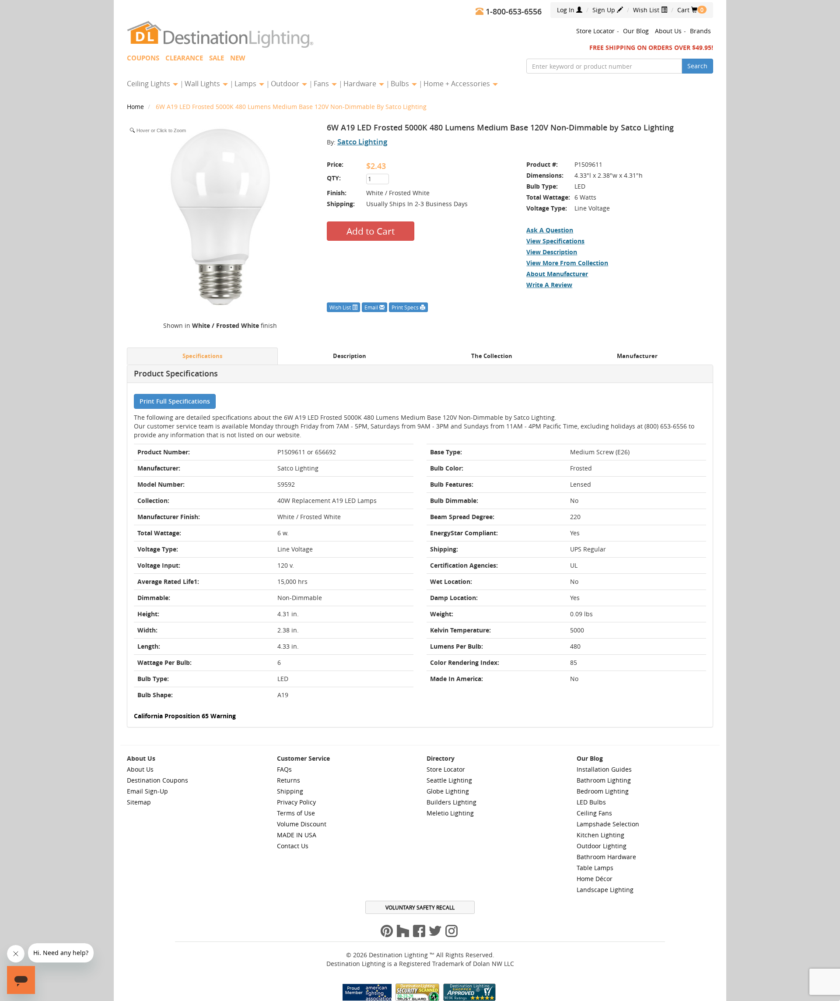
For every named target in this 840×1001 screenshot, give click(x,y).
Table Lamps (595, 868)
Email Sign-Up (147, 791)
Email (371, 307)
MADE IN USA (296, 835)
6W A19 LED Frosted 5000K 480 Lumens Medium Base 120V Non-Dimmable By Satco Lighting (291, 106)
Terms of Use (296, 813)
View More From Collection (567, 263)
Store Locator (595, 31)
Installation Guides (604, 769)
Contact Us (292, 846)
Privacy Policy (296, 802)
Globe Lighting (448, 791)
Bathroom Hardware (606, 857)
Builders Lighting (451, 802)
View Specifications (555, 241)
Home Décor (594, 879)
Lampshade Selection (608, 824)
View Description (551, 252)
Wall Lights (203, 83)
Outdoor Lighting (601, 846)
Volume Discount (301, 824)
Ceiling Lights (149, 83)
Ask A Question (549, 230)
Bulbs (401, 83)
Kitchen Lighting (600, 835)
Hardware (360, 83)
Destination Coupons (157, 780)
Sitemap (139, 802)
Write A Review (549, 285)
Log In (566, 10)
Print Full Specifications (175, 401)
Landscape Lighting (605, 889)
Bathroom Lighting (604, 780)
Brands (700, 31)
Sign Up (604, 10)
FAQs (284, 769)
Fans (322, 83)
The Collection (491, 356)
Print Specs (406, 307)
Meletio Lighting (450, 813)
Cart (687, 10)
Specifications (202, 356)
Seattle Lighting (449, 780)
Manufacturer (637, 356)
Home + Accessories (458, 83)
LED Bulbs (591, 802)
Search (697, 66)
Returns (288, 780)
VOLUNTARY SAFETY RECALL (420, 907)
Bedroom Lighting (603, 791)
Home (136, 106)
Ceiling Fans (594, 813)
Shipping (290, 791)
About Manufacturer (557, 274)
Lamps (246, 83)
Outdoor (286, 83)
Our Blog (636, 31)
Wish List (647, 10)
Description (349, 356)
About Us (668, 31)
